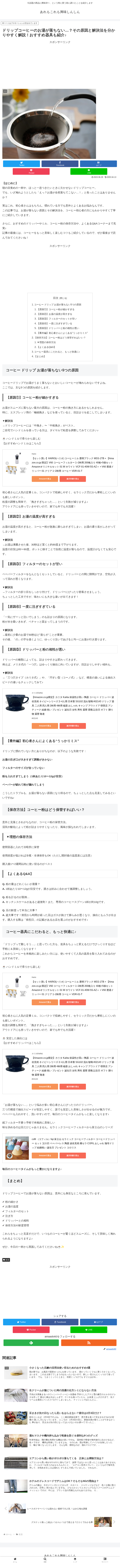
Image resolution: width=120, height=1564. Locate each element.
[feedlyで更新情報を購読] (31, 1342)
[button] (111, 847)
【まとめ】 (40, 356)
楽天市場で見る (73, 479)
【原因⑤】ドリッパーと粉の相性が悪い (58, 328)
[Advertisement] (60, 64)
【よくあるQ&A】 (46, 347)
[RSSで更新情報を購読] (88, 1342)
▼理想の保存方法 (46, 342)
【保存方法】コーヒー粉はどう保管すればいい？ (60, 337)
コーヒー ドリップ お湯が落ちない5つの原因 (57, 304)
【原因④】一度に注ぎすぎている (54, 323)
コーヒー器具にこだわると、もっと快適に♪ (57, 351)
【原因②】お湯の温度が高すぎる (54, 314)
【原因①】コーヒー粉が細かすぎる (55, 309)
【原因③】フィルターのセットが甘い (57, 318)
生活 (7, 1260)
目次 (55, 297)
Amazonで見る (45, 479)
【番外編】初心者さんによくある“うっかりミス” (62, 333)
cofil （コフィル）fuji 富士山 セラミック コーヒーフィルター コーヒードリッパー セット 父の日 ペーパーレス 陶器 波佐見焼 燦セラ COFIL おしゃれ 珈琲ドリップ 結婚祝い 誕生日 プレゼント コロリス (73, 1143)
